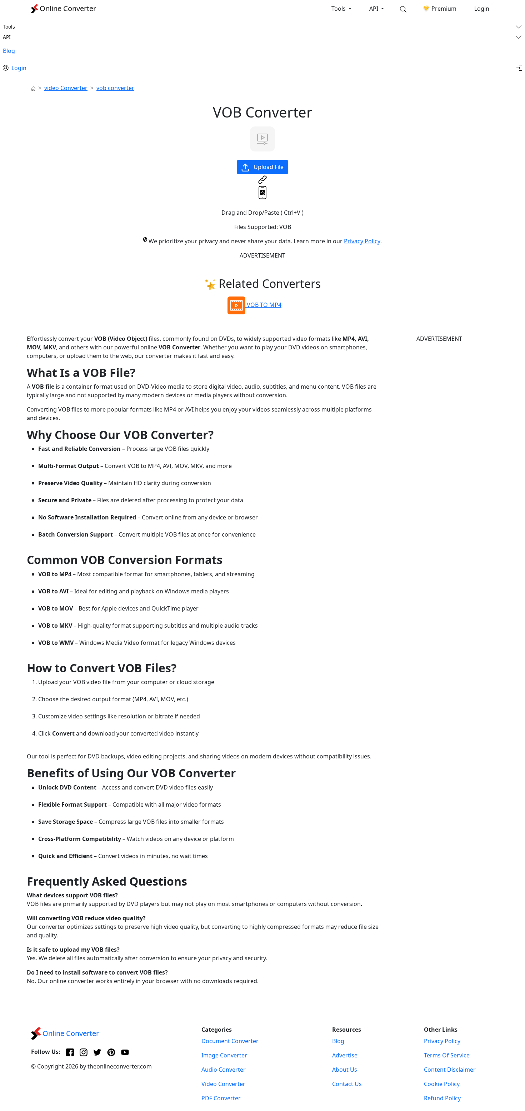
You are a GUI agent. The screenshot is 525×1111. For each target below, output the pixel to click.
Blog (9, 51)
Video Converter (223, 1084)
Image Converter (224, 1055)
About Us (344, 1069)
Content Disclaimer (450, 1069)
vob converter (115, 88)
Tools (339, 9)
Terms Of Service (447, 1055)
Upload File (268, 167)
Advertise (345, 1055)
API (374, 9)
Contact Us (347, 1084)
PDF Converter (221, 1098)
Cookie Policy (442, 1084)
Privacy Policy (362, 241)
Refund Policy (442, 1098)
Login (481, 9)
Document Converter (230, 1041)
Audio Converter (223, 1069)
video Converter (66, 88)
